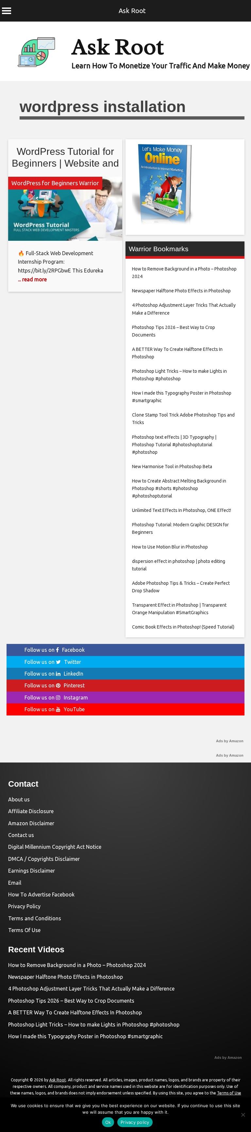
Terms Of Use (24, 930)
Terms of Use (229, 1093)
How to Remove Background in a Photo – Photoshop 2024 (77, 965)
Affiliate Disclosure (31, 811)
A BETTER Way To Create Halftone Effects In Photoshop (75, 1012)
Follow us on (55, 650)
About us (19, 799)
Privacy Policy (24, 906)
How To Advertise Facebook (41, 894)
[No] (243, 1114)
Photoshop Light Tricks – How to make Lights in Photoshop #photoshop (93, 1024)
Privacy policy (135, 1122)
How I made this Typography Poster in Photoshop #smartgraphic (85, 1036)
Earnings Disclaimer (31, 871)
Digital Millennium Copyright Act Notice (54, 847)
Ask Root (132, 10)
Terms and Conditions (34, 918)
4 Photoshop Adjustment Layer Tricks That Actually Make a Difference (91, 989)
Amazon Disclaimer (31, 823)
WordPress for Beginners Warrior (55, 183)
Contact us (21, 835)
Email (14, 883)
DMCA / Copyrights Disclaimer (44, 859)
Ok (108, 1122)
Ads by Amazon (229, 741)
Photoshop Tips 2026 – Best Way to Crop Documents (71, 1001)
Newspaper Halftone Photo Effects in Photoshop (65, 977)
